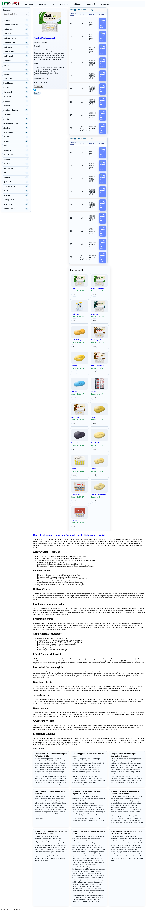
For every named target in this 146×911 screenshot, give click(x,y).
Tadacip (94, 417)
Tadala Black (76, 443)
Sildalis (93, 391)
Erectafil (74, 365)
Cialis (73, 288)
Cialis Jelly (75, 314)
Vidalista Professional (98, 494)
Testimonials (64, 4)
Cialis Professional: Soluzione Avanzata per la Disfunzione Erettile (69, 535)
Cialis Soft (94, 314)
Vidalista (74, 520)
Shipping (77, 4)
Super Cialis (75, 417)
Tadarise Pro (75, 494)
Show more (38, 86)
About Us (42, 4)
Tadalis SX (95, 443)
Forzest (74, 391)
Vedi (74, 295)
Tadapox (74, 469)
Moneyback (90, 4)
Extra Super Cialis (97, 365)
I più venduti (28, 4)
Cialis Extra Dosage (98, 288)
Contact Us (104, 4)
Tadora (93, 469)
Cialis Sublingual (77, 340)
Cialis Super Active (98, 340)
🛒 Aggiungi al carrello (102, 24)
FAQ (52, 4)
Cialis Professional (44, 37)
